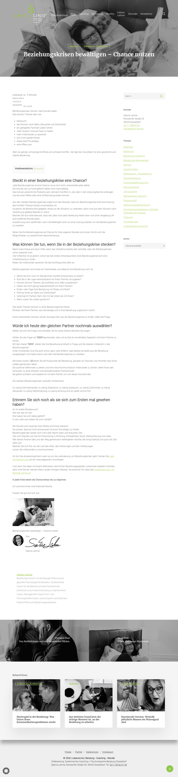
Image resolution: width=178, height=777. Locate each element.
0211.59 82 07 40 (118, 764)
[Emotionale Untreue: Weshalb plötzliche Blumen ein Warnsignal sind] (141, 703)
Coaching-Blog (130, 169)
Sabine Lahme (24, 574)
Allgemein (128, 147)
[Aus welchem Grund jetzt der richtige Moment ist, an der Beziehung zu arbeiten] (89, 703)
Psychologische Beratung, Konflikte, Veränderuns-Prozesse (140, 211)
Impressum (107, 752)
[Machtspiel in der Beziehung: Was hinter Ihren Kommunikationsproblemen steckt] (36, 703)
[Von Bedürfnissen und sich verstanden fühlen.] (44, 641)
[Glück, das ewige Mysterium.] (133, 641)
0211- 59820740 (131, 125)
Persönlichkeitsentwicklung (136, 205)
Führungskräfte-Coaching (135, 182)
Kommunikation (131, 187)
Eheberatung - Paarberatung (96, 46)
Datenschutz (92, 752)
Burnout (127, 165)
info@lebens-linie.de (133, 128)
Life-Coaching (130, 191)
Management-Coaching (135, 196)
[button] (6, 771)
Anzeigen (38, 169)
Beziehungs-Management (136, 160)
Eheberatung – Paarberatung (137, 173)
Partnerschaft (130, 200)
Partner (78, 752)
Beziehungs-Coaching (134, 156)
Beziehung (74, 46)
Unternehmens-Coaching (135, 226)
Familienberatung (132, 178)
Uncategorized (130, 221)
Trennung (128, 217)
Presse (68, 752)
